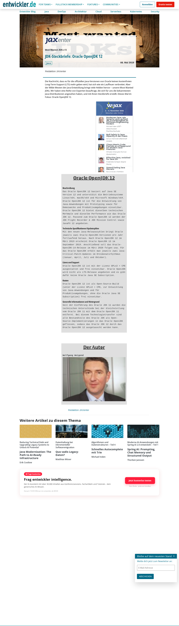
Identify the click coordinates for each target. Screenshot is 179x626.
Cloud (99, 11)
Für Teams (45, 4)
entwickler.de (19, 5)
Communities (110, 4)
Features (92, 4)
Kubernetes (136, 11)
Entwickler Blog (28, 11)
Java (47, 11)
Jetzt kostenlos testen (140, 480)
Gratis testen (165, 4)
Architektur (81, 11)
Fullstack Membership (69, 4)
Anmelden (147, 4)
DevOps (62, 11)
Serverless (115, 11)
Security (155, 11)
